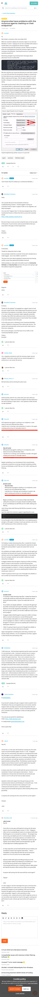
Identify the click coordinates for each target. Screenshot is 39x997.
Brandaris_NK (8, 818)
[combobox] (19, 8)
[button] (2, 4)
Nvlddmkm (7, 648)
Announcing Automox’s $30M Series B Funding (17, 973)
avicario (6, 394)
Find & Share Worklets (9, 13)
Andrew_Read (8, 353)
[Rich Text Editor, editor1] (19, 929)
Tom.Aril (6, 419)
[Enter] (3, 8)
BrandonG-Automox (9, 194)
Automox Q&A (5, 952)
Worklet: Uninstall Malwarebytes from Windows (17, 967)
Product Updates (6, 975)
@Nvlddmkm (6, 698)
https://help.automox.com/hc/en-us (11, 217)
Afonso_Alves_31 (9, 378)
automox (10, 158)
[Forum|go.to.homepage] (6, 3)
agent (4, 158)
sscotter (6, 33)
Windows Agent (19, 158)
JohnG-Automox (8, 694)
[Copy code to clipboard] (35, 61)
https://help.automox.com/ (13, 719)
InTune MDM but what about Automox (14, 950)
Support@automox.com (17, 721)
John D (6, 741)
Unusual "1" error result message (12, 962)
